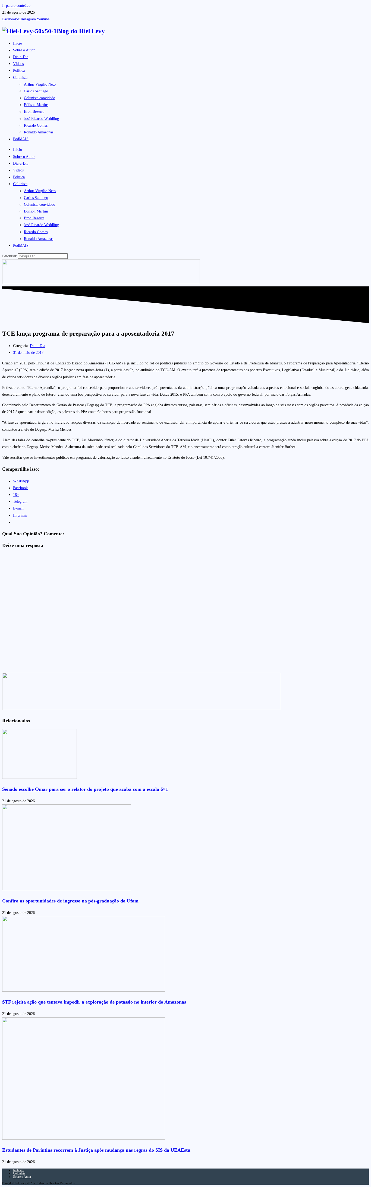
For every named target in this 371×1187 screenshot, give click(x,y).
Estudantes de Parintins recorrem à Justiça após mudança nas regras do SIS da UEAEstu (96, 1150)
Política (19, 70)
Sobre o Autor (24, 50)
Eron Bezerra (34, 112)
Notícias (18, 1170)
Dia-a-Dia (20, 57)
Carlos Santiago (36, 91)
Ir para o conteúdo (16, 6)
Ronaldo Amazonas (38, 132)
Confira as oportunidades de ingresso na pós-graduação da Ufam (70, 901)
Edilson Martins (36, 105)
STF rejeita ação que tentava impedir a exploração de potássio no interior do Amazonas (94, 1002)
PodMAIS (21, 139)
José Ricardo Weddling (41, 119)
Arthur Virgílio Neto (40, 84)
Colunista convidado (39, 98)
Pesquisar (9, 256)
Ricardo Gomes (36, 125)
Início (17, 43)
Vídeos (18, 64)
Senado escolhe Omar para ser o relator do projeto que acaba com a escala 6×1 (85, 789)
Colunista (20, 78)
